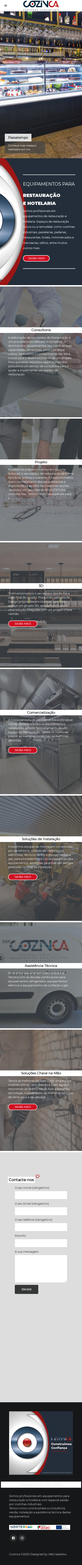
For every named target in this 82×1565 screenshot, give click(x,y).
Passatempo (18, 138)
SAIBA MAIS (36, 258)
